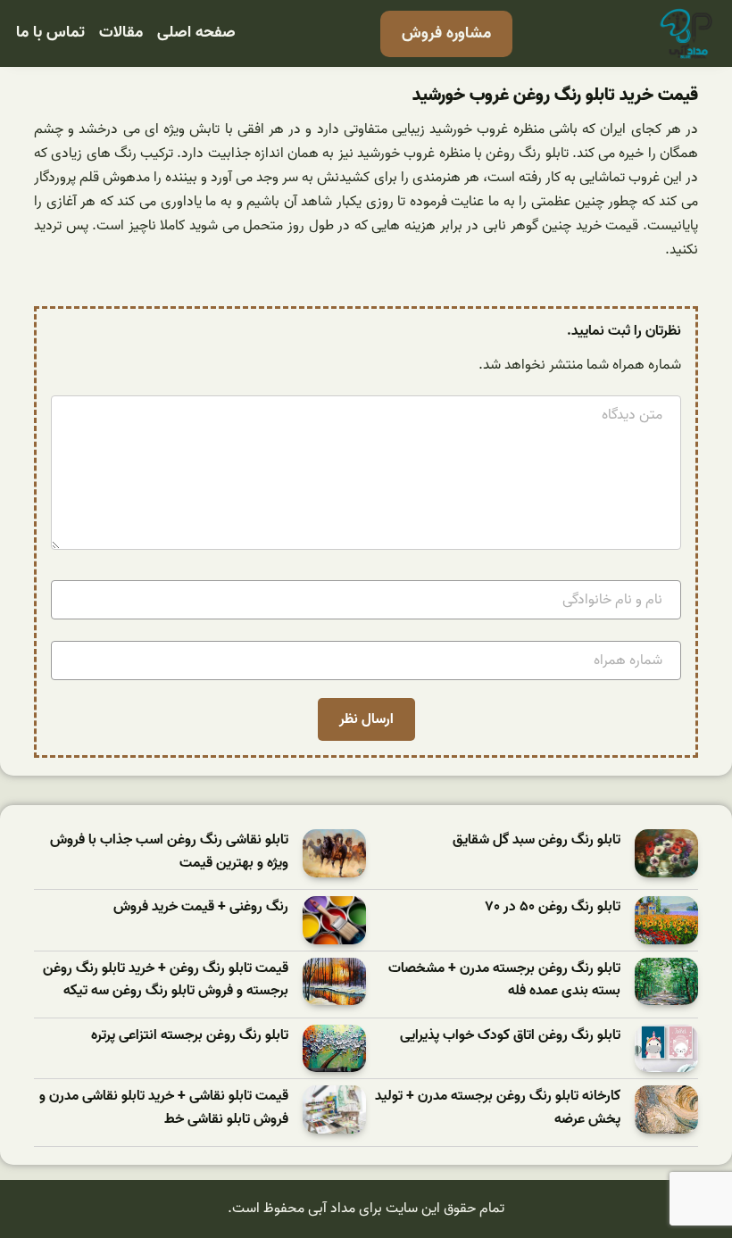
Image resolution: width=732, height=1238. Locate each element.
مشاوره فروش (446, 33)
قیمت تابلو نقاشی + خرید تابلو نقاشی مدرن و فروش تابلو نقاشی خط (163, 1108)
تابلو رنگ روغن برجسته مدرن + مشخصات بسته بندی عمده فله (504, 980)
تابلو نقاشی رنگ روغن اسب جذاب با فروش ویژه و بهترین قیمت (169, 852)
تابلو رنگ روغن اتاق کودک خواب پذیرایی (510, 1036)
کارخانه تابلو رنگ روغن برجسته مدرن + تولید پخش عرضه (497, 1108)
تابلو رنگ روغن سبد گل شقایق (536, 840)
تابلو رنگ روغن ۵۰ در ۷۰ (553, 907)
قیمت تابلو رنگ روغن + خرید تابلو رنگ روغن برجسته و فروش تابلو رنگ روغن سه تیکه (165, 980)
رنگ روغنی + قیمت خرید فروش (200, 907)
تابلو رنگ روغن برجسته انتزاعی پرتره (189, 1036)
